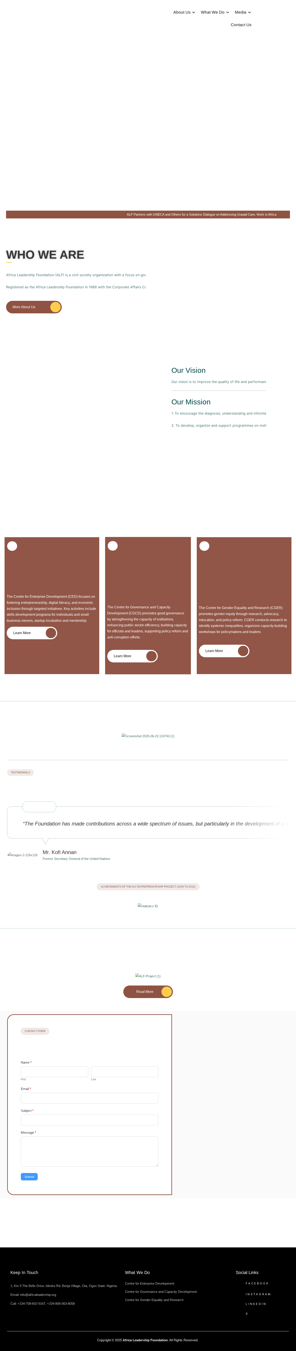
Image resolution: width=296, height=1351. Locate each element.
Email (26, 1089)
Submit (29, 1176)
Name (26, 1062)
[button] (3, 741)
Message (28, 1132)
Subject (27, 1110)
